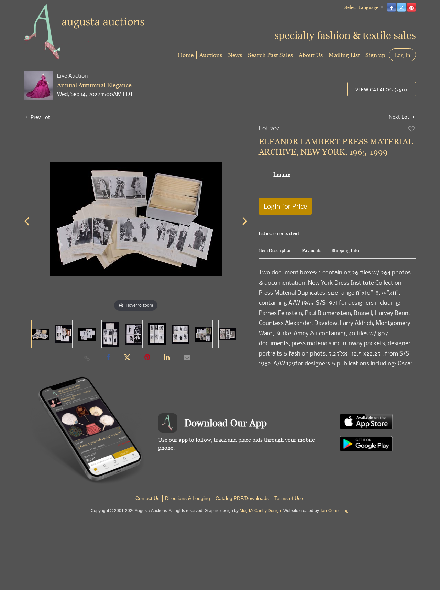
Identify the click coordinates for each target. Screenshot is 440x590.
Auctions (210, 55)
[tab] (275, 253)
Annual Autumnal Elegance (94, 85)
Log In (402, 55)
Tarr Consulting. (335, 510)
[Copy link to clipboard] (87, 358)
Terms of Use (288, 498)
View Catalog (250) (381, 89)
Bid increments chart (279, 233)
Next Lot (400, 117)
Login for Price (285, 206)
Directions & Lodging (187, 498)
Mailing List (344, 55)
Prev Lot (39, 116)
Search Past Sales (270, 55)
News (235, 55)
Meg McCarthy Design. (261, 510)
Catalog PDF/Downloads (242, 498)
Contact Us (147, 498)
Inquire (281, 174)
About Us (311, 55)
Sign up (375, 55)
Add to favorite (412, 128)
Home (186, 55)
